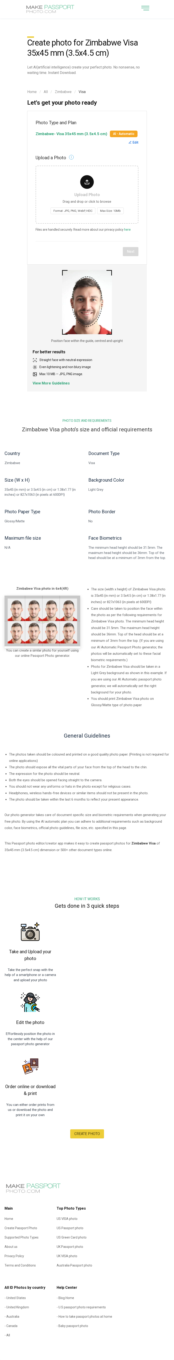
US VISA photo (67, 1219)
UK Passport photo (70, 1247)
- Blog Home (65, 1298)
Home (32, 92)
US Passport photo (70, 1228)
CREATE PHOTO (87, 1134)
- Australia (12, 1316)
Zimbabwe (63, 92)
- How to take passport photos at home (84, 1316)
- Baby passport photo (72, 1326)
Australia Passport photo (74, 1265)
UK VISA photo (67, 1256)
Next (130, 251)
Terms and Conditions (20, 1265)
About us (11, 1247)
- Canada (11, 1326)
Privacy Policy (14, 1256)
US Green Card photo (72, 1237)
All (46, 92)
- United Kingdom (17, 1307)
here (127, 229)
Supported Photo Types (22, 1237)
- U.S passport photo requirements (81, 1307)
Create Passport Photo (21, 1228)
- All (7, 1335)
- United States (15, 1298)
